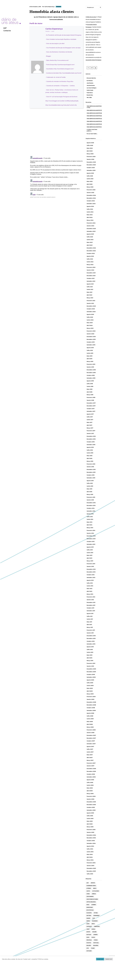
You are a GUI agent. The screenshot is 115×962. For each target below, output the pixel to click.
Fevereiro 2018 (91, 397)
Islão (88, 923)
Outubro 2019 (90, 342)
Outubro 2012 (90, 574)
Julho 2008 (90, 716)
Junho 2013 (90, 552)
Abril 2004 (90, 857)
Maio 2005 (90, 821)
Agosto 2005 (90, 813)
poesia (95, 940)
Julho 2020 (90, 317)
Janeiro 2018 (90, 400)
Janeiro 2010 (90, 666)
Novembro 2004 (91, 837)
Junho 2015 (90, 486)
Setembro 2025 (91, 170)
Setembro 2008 (91, 710)
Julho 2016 (90, 450)
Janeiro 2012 (90, 599)
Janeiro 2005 (90, 832)
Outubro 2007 (91, 741)
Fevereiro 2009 (91, 696)
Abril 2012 (89, 591)
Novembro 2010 (91, 638)
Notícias (89, 934)
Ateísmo (89, 888)
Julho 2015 (90, 483)
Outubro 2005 (91, 807)
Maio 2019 (89, 356)
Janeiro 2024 (90, 225)
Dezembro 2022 (91, 248)
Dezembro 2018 (91, 369)
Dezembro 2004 (91, 835)
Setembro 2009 (91, 677)
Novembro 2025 (91, 164)
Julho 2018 (90, 383)
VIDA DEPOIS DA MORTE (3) (94, 121)
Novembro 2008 (91, 705)
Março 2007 (90, 760)
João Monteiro (90, 83)
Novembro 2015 (91, 472)
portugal (96, 942)
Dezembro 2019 (91, 336)
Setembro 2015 (91, 477)
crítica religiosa (91, 901)
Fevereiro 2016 (91, 464)
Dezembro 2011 (91, 602)
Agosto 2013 (90, 547)
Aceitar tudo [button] (100, 959)
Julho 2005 (90, 815)
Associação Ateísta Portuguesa (93, 60)
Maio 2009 (90, 688)
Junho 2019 (90, 353)
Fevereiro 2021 (91, 300)
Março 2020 (90, 328)
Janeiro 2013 (90, 566)
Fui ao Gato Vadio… (92, 133)
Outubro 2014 (91, 508)
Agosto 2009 (90, 680)
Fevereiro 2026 (91, 156)
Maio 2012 (89, 588)
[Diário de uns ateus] (11, 13)
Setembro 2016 (91, 444)
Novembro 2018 (91, 372)
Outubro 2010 (91, 641)
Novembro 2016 (91, 439)
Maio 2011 (89, 622)
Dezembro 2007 (91, 735)
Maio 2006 (90, 788)
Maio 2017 (89, 422)
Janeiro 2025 (90, 192)
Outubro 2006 (91, 774)
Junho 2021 (90, 289)
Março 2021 (90, 297)
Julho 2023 (90, 236)
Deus (88, 904)
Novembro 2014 (91, 505)
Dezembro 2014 (91, 502)
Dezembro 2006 (91, 768)
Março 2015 (90, 494)
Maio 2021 (89, 292)
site (88, 948)
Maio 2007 (90, 754)
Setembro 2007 (91, 743)
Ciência (94, 893)
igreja (88, 921)
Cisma (88, 893)
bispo (94, 888)
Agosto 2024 (90, 206)
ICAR (94, 918)
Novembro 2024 (91, 198)
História (89, 915)
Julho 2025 (90, 176)
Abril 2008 (90, 724)
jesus (93, 923)
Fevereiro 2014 (91, 530)
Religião (89, 945)
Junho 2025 (90, 178)
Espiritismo (90, 907)
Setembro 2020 (91, 311)
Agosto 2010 (90, 646)
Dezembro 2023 (91, 228)
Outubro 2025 (91, 167)
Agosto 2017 (90, 414)
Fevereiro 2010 (91, 663)
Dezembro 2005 (91, 801)
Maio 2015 (89, 489)
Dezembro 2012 (91, 569)
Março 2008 (90, 727)
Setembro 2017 (91, 411)
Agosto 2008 (90, 713)
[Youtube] (95, 67)
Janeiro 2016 (90, 466)
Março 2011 (90, 627)
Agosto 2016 (90, 447)
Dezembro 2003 (91, 868)
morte (88, 931)
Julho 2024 (90, 209)
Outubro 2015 (90, 475)
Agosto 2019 (90, 347)
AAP (5, 28)
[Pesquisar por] (100, 7)
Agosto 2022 (90, 256)
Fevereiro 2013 (91, 563)
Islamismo (94, 921)
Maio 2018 (89, 389)
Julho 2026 (90, 145)
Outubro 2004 (91, 840)
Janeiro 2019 (90, 367)
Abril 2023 (89, 245)
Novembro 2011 (91, 605)
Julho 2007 (90, 749)
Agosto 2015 (90, 480)
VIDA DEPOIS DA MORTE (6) (94, 113)
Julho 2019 (90, 350)
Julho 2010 (90, 649)
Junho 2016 (90, 453)
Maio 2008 (90, 721)
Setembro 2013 (91, 544)
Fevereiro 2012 (91, 597)
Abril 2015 (89, 491)
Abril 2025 (89, 184)
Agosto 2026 (90, 142)
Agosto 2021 (90, 284)
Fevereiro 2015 (91, 497)
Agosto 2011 (90, 613)
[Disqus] (56, 132)
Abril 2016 (89, 458)
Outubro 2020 (91, 308)
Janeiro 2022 (90, 270)
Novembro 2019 (91, 339)
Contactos (7, 31)
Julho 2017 (90, 417)
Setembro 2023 (91, 231)
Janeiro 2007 (90, 765)
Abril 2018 (89, 392)
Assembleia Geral (91, 885)
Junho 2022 (90, 261)
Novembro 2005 (91, 804)
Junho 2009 (90, 685)
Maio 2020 (90, 322)
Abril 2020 (90, 325)
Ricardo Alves (90, 95)
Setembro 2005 (91, 810)
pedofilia (89, 940)
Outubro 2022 (91, 253)
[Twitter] (91, 67)
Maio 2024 (90, 214)
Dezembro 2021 (91, 272)
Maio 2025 (89, 181)
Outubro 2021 (90, 278)
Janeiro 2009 (90, 699)
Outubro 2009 (91, 674)
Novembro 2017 (91, 405)
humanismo (96, 915)
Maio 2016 (89, 455)
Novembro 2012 (91, 572)
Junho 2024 (90, 212)
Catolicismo (95, 891)
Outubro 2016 (90, 441)
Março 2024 (90, 220)
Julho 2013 (90, 549)
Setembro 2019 (91, 344)
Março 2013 (90, 561)
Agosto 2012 (90, 580)
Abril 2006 (90, 790)
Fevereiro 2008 (91, 730)
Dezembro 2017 (91, 403)
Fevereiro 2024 (91, 223)
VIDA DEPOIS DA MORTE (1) (94, 127)
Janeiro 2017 (90, 433)
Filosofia (89, 912)
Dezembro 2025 (91, 162)
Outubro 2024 (91, 200)
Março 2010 (90, 660)
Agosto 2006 (90, 779)
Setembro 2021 (91, 281)
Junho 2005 (90, 818)
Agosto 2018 (90, 380)
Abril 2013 (89, 558)
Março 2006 (90, 793)
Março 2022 (90, 264)
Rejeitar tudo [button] (109, 959)
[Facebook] (88, 67)
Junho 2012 (90, 585)
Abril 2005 (89, 824)
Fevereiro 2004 (91, 862)
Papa (88, 937)
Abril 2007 (90, 757)
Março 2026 (90, 153)
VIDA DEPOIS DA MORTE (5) (94, 115)
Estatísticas (90, 910)
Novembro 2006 (91, 771)
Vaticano (89, 950)
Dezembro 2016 (91, 436)
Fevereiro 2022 (91, 267)
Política (89, 942)
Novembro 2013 (91, 538)
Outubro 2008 (91, 707)
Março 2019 (90, 361)
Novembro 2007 (91, 738)
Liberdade (97, 926)
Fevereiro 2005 (91, 829)
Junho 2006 (90, 785)
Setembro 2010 (91, 644)
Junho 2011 (90, 619)
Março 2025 (90, 187)
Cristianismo (58, 6)
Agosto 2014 (90, 513)
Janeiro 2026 (90, 159)
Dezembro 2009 (91, 669)
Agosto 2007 (90, 746)
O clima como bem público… (92, 130)
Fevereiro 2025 (91, 189)
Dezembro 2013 (91, 536)
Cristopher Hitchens (92, 899)
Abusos (93, 882)
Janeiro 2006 (90, 799)
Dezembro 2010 (91, 635)
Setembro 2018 (91, 378)
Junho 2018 (90, 386)
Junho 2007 (90, 752)
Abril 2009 (90, 691)
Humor (88, 918)
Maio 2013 (89, 555)
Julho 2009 (90, 682)
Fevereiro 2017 (91, 430)
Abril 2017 (89, 425)
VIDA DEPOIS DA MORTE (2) (94, 124)
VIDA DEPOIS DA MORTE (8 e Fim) (94, 106)
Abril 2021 (89, 295)
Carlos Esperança (54, 29)
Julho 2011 (89, 616)
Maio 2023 (90, 242)
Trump (93, 948)
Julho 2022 (90, 259)
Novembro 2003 (91, 871)
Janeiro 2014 (90, 533)
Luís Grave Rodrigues (91, 87)
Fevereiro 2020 (91, 331)
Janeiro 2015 (90, 500)
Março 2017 (90, 428)
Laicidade (89, 926)
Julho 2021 (90, 286)
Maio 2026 (90, 148)
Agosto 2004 (90, 846)
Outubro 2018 (91, 375)
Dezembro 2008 (91, 702)
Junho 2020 (90, 320)
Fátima (96, 912)
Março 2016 (90, 461)
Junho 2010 (90, 652)
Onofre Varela (90, 90)
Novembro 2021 (91, 275)
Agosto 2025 (90, 173)
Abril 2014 (89, 525)
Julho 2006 (90, 782)
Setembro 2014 (91, 511)
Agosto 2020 (90, 314)
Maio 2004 (90, 854)
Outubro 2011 (90, 608)
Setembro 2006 (91, 777)
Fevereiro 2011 (91, 630)
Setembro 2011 (91, 610)
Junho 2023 (90, 239)
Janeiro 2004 (90, 865)
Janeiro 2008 (90, 732)
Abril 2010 (89, 658)
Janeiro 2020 (90, 333)
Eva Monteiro (90, 80)
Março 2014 (90, 527)
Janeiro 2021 (90, 303)
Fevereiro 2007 (91, 763)
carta (88, 891)
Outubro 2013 (90, 541)
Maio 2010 (89, 655)
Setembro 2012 (91, 577)
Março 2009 (90, 694)
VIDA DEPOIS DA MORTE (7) (94, 110)
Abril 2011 (89, 624)
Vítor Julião (89, 97)
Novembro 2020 (91, 306)
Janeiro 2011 (90, 633)
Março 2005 (90, 826)
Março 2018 (90, 394)
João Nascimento (91, 85)
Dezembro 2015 (91, 469)
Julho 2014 (90, 516)
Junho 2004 (90, 851)
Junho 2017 (90, 419)
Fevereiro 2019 (91, 364)
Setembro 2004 (91, 843)
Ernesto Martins (91, 78)
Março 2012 (90, 594)
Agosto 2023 (90, 234)
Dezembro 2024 (91, 195)
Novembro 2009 (91, 671)
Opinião (95, 934)
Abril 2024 (90, 217)
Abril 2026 (89, 151)
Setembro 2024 (91, 203)
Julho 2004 (90, 849)
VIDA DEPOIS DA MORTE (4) (94, 118)
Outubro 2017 (90, 408)
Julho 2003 (90, 873)
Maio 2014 (89, 522)
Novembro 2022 (91, 250)
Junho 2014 (90, 519)
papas (93, 937)
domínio (94, 904)
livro (88, 929)
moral (93, 929)
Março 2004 (90, 860)
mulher (94, 931)
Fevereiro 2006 (91, 796)
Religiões (95, 945)
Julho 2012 (90, 583)
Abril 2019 (89, 358)
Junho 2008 (90, 718)
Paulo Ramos (90, 92)
